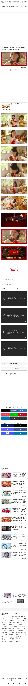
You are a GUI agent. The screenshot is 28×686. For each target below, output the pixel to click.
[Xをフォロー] (20, 425)
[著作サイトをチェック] (7, 425)
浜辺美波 (14, 69)
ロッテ (9, 69)
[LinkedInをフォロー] (20, 433)
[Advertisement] (14, 30)
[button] (14, 418)
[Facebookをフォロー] (20, 429)
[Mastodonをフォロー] (7, 429)
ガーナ (4, 69)
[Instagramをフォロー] (7, 433)
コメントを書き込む (14, 368)
